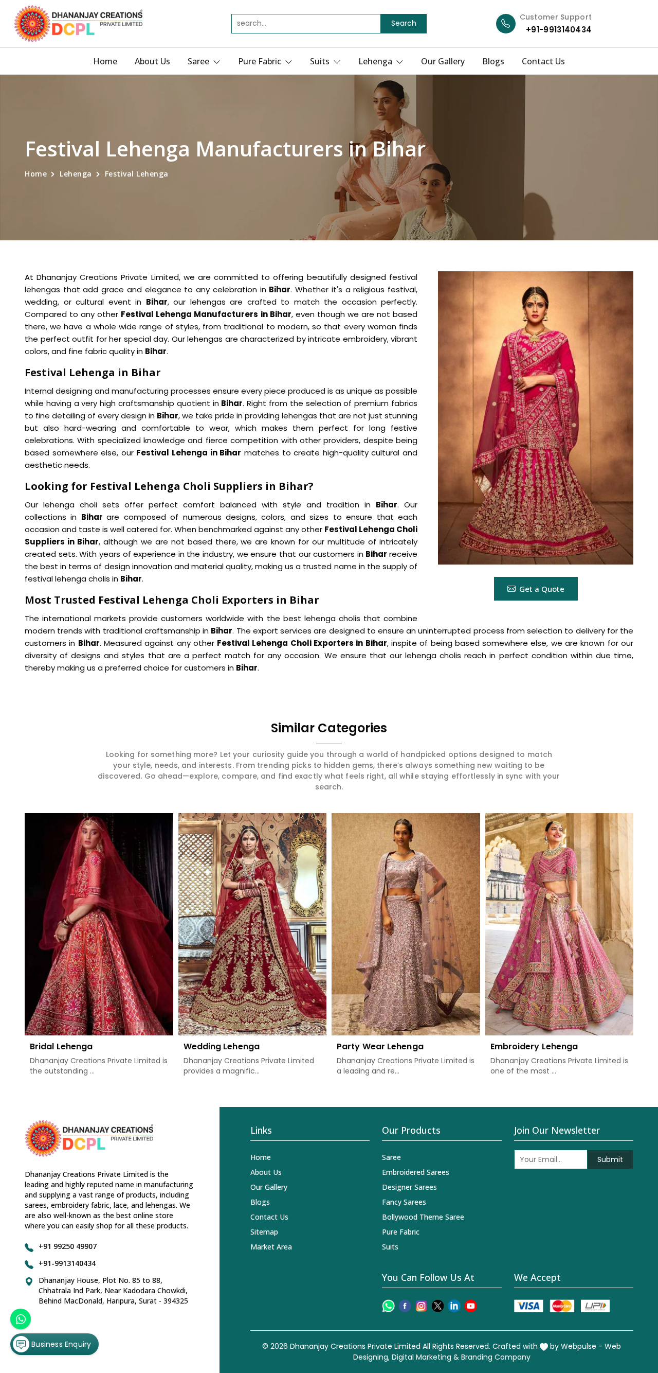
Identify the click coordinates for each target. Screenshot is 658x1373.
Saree (199, 61)
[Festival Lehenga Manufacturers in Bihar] (535, 418)
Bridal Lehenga (61, 1046)
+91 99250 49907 (68, 1246)
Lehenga (376, 61)
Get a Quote (541, 589)
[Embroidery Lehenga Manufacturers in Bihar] (559, 924)
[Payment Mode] (562, 1306)
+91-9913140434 (559, 29)
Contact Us (543, 61)
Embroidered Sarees (415, 1172)
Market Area (271, 1247)
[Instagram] (421, 1306)
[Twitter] (437, 1306)
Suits (321, 61)
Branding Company (496, 1357)
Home (105, 61)
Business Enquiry (60, 1344)
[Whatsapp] (388, 1306)
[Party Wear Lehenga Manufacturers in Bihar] (406, 924)
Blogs (493, 61)
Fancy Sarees (404, 1202)
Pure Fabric (260, 61)
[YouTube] (470, 1306)
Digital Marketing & (425, 1357)
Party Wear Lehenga (380, 1046)
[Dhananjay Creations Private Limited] (78, 23)
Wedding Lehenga (222, 1046)
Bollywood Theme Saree (423, 1217)
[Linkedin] (454, 1306)
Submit (610, 1159)
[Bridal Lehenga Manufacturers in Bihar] (99, 924)
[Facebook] (404, 1306)
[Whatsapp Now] (20, 1319)
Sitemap (264, 1232)
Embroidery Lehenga (534, 1046)
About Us (152, 61)
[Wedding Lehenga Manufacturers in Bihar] (252, 924)
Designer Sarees (409, 1187)
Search (403, 23)
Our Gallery (443, 61)
